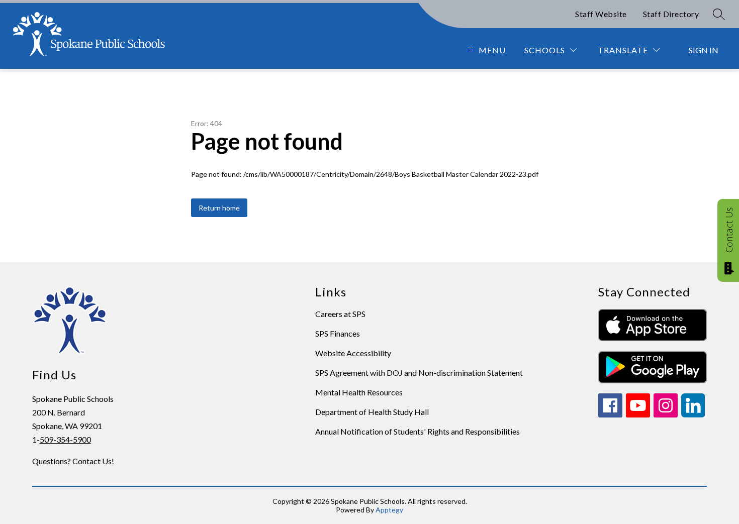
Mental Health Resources (359, 392)
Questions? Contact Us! (73, 461)
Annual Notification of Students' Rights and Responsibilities (417, 431)
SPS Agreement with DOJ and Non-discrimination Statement (419, 372)
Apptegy (389, 509)
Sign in (703, 50)
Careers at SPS (340, 314)
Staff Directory (671, 14)
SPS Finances (337, 333)
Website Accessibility (353, 353)
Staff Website (601, 14)
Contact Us (729, 230)
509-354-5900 (65, 439)
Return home (219, 207)
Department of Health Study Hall (372, 411)
